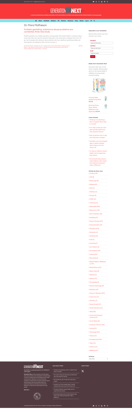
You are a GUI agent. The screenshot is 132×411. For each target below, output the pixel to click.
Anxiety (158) (93, 173)
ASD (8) (92, 177)
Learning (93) (93, 254)
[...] (56, 42)
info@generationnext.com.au (39, 1)
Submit (92, 56)
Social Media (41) (95, 321)
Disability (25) (94, 217)
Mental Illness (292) (95, 267)
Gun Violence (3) (94, 247)
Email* (91, 51)
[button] (94, 20)
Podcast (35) (93, 278)
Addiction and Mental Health (36, 47)
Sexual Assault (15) (95, 304)
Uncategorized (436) (96, 339)
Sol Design (53, 405)
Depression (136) (95, 210)
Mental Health (64, 47)
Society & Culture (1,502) (97, 325)
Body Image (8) (94, 181)
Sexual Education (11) (96, 308)
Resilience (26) (94, 289)
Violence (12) (93, 347)
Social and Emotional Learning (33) (96, 316)
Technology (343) (95, 332)
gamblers (51, 47)
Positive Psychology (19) (97, 286)
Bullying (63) (93, 184)
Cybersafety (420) (95, 206)
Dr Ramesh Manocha (29, 45)
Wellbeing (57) (94, 350)
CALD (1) (92, 188)
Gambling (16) (94, 236)
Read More (81, 45)
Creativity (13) (94, 203)
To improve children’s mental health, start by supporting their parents (98, 153)
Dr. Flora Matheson (45, 47)
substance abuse (38, 48)
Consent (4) (93, 195)
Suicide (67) (93, 328)
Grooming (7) (93, 243)
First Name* (93, 40)
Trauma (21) (93, 336)
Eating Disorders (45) (96, 225)
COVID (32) (93, 199)
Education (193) (94, 228)
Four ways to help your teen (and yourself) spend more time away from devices (98, 130)
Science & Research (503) (97, 293)
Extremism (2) (94, 232)
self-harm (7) (93, 300)
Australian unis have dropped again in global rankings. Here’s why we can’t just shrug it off (64, 385)
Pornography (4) (94, 282)
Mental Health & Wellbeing (60, 45)
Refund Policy (59, 405)
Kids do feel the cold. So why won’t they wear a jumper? (65, 380)
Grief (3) (92, 239)
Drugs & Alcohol (51, 45)
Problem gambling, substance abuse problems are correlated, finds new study (48, 30)
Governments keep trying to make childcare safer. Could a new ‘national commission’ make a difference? (65, 395)
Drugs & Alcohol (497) (96, 221)
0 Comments (44, 48)
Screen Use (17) (94, 297)
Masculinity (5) (94, 258)
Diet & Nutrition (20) (96, 214)
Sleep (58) (93, 311)
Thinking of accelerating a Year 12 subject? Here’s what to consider (98, 122)
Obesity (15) (93, 275)
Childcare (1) (93, 192)
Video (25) (93, 343)
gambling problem (57, 47)
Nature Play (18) (94, 271)
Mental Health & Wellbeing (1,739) (98, 263)
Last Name (92, 45)
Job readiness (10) (95, 250)
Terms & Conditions (42, 405)
